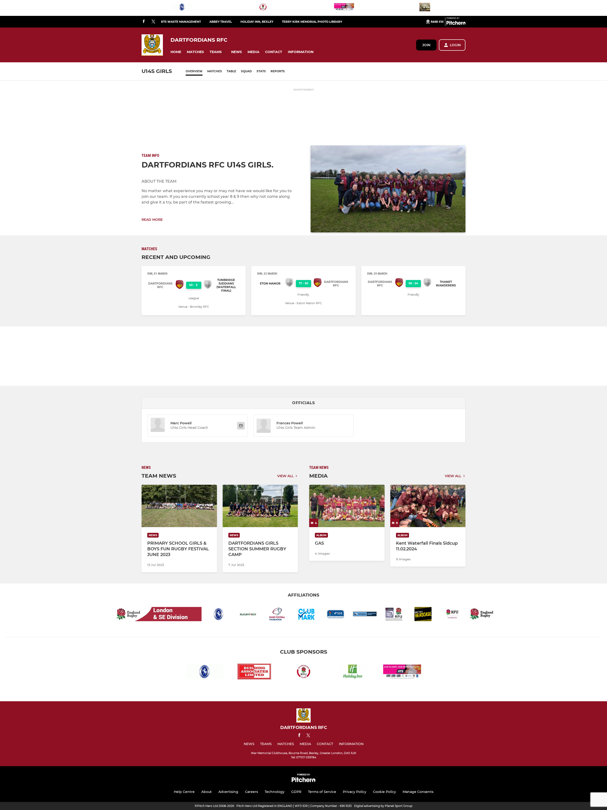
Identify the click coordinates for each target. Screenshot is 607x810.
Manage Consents (418, 792)
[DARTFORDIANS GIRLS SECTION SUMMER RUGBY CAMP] (260, 506)
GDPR (296, 792)
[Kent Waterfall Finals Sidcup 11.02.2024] (428, 506)
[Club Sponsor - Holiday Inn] (353, 672)
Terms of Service (322, 792)
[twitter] (153, 22)
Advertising (228, 792)
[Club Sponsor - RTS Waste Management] (344, 8)
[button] (176, 52)
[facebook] (144, 22)
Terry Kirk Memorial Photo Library (312, 21)
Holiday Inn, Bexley (256, 21)
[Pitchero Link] (455, 24)
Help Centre (184, 792)
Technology (275, 792)
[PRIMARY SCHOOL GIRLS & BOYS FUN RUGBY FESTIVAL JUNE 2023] (179, 506)
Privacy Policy (354, 792)
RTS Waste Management (181, 21)
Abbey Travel (220, 21)
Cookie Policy (384, 792)
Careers (251, 792)
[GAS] (347, 506)
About (206, 792)
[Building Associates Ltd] (254, 672)
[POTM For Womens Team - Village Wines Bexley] (425, 8)
